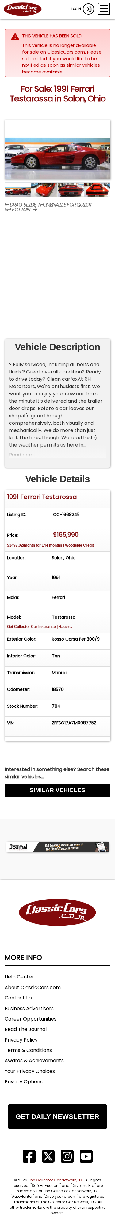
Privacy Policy (21, 1039)
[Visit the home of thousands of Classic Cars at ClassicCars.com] (26, 9)
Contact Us (18, 997)
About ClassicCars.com (33, 987)
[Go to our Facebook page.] (29, 1156)
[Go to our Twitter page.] (48, 1156)
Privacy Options (24, 1081)
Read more (22, 454)
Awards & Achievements (34, 1060)
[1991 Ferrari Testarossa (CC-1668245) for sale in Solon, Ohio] (57, 149)
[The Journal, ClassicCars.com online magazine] (57, 847)
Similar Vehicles (57, 790)
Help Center (19, 976)
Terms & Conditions (28, 1050)
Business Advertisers (29, 1008)
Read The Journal (26, 1029)
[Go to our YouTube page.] (86, 1156)
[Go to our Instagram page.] (67, 1156)
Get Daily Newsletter (57, 1116)
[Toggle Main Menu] (104, 9)
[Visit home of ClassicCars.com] (57, 921)
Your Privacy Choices (30, 1071)
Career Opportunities (30, 1018)
